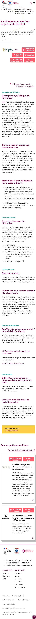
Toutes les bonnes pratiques (20, 450)
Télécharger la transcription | (22, 84)
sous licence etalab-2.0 (11, 614)
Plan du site (6, 596)
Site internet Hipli (11, 430)
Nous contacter (20, 587)
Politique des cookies (9, 600)
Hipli (3, 102)
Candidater (19, 584)
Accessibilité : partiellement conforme (14, 608)
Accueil (3, 9)
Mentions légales (17, 596)
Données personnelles (9, 604)
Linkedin (5, 573)
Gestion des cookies (24, 600)
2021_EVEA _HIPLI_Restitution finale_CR (13, 363)
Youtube (5, 576)
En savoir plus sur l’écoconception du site (18, 565)
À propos (18, 573)
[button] (31, 3)
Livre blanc (18, 582)
